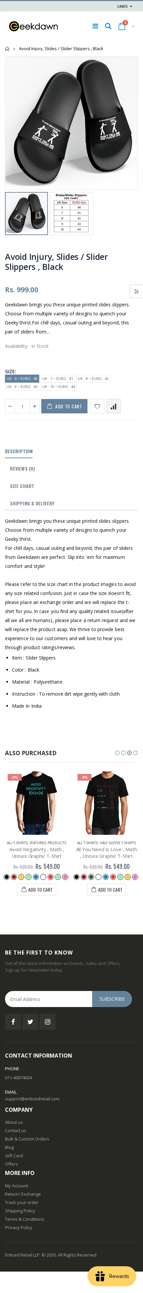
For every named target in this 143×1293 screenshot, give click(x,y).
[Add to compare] (113, 406)
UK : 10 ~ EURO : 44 (58, 386)
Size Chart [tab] (22, 485)
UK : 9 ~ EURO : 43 (22, 386)
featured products (48, 842)
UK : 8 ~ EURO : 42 (93, 378)
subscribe (112, 999)
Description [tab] (19, 451)
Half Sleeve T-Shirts (118, 842)
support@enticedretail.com (32, 1099)
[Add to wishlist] (97, 406)
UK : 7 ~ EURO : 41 (57, 378)
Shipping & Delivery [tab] (32, 503)
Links (122, 6)
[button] (117, 753)
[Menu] (95, 25)
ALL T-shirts (17, 842)
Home (7, 48)
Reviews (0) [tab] (22, 468)
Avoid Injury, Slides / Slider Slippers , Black (56, 261)
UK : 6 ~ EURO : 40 (22, 378)
